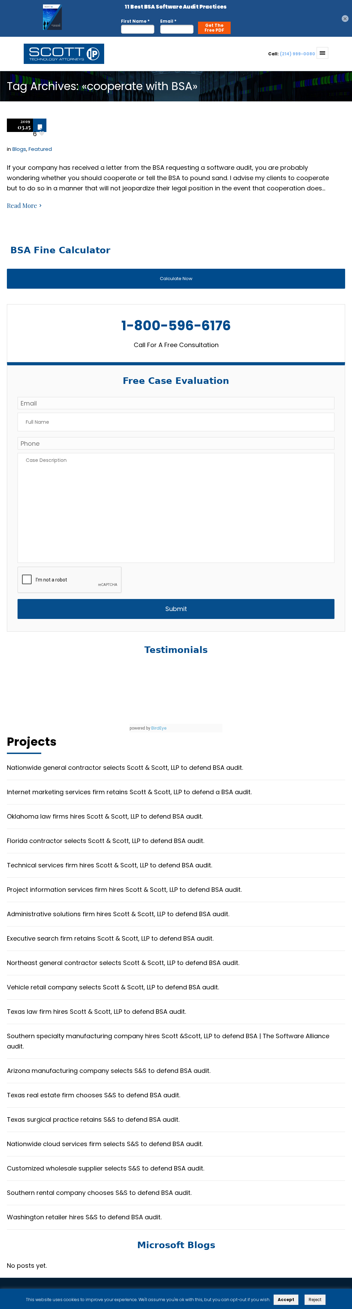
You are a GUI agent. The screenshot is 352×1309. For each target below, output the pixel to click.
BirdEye (158, 728)
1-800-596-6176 (176, 326)
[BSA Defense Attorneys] (58, 58)
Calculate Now (176, 278)
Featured (40, 149)
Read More (22, 205)
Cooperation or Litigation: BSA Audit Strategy (165, 127)
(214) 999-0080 (297, 54)
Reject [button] (315, 1299)
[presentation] (70, 580)
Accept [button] (286, 1299)
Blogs (19, 149)
